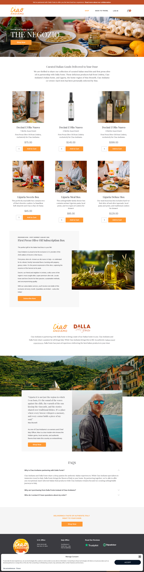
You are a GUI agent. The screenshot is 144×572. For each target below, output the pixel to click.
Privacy (18, 568)
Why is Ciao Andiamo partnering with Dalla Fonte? (44, 470)
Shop (87, 11)
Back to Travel (101, 11)
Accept (127, 562)
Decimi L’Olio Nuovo (28, 127)
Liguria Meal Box (71, 197)
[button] (140, 557)
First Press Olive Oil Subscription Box (41, 240)
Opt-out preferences (9, 568)
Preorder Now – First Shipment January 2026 (33, 237)
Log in (115, 11)
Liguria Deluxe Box (114, 197)
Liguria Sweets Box (28, 197)
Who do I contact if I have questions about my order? (45, 495)
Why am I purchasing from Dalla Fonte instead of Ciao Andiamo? (50, 490)
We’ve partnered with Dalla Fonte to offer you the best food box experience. (72, 2)
